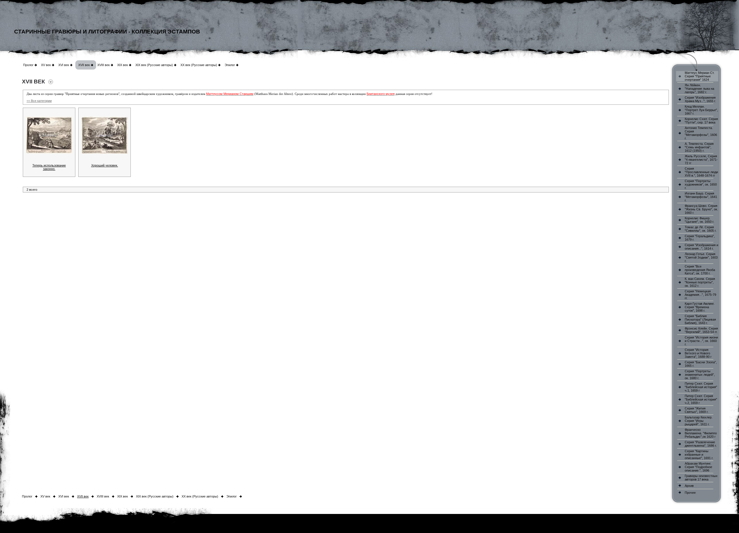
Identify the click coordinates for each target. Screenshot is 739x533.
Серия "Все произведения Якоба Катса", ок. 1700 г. (700, 270)
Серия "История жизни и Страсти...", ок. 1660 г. (701, 341)
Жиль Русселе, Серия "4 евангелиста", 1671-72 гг (701, 159)
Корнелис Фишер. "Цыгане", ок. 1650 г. (699, 219)
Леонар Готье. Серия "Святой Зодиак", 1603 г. (701, 257)
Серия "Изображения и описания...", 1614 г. (701, 246)
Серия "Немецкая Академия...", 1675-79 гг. (700, 294)
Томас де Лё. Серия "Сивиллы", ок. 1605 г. (700, 228)
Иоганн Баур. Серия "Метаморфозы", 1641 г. (701, 197)
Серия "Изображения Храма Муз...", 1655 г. (700, 99)
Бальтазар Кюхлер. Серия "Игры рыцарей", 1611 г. (698, 421)
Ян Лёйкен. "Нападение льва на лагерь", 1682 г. (699, 88)
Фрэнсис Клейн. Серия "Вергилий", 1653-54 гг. (701, 330)
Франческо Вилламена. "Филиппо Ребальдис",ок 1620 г (701, 433)
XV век (46, 65)
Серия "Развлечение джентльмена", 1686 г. (701, 443)
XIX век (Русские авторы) (154, 65)
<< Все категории (39, 100)
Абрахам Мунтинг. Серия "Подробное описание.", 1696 (698, 467)
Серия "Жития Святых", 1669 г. (696, 410)
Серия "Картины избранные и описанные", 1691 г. (699, 454)
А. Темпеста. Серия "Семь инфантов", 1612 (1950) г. (699, 147)
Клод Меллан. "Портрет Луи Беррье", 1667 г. (701, 110)
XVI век (63, 65)
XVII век (84, 65)
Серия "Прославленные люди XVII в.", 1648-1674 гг (701, 172)
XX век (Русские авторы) (198, 65)
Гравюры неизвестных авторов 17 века (701, 477)
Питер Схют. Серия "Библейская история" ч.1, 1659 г (701, 387)
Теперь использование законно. (49, 167)
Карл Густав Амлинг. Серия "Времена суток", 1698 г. (699, 307)
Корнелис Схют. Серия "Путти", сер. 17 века (701, 120)
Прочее (690, 492)
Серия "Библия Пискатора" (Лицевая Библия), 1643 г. (700, 319)
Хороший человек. (104, 165)
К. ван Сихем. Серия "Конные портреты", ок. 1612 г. (700, 282)
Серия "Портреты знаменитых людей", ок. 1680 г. (700, 374)
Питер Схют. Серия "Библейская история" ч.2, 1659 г (701, 399)
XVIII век (103, 65)
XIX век (122, 65)
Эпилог (230, 65)
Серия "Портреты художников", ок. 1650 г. (701, 184)
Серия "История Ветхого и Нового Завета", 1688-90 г (698, 353)
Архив (689, 485)
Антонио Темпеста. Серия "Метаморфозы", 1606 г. (701, 133)
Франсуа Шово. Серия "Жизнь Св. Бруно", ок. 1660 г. (701, 209)
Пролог (28, 65)
